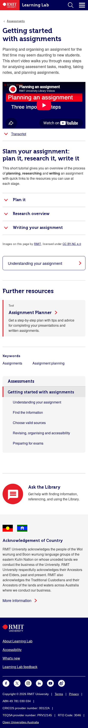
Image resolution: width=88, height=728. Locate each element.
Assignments (12, 363)
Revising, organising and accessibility (41, 432)
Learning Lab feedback (20, 666)
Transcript (18, 133)
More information (17, 600)
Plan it (19, 199)
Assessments (21, 381)
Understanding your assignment (37, 402)
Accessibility (12, 649)
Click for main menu (82, 5)
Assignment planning (48, 363)
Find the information (28, 412)
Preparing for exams (28, 443)
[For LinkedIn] (39, 683)
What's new (11, 658)
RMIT (37, 244)
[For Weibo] (61, 683)
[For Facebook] (6, 683)
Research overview (31, 213)
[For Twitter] (17, 683)
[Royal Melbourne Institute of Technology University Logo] (44, 628)
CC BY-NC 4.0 (72, 244)
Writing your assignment (38, 227)
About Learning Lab (17, 641)
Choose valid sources (29, 422)
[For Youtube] (50, 683)
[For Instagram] (28, 683)
